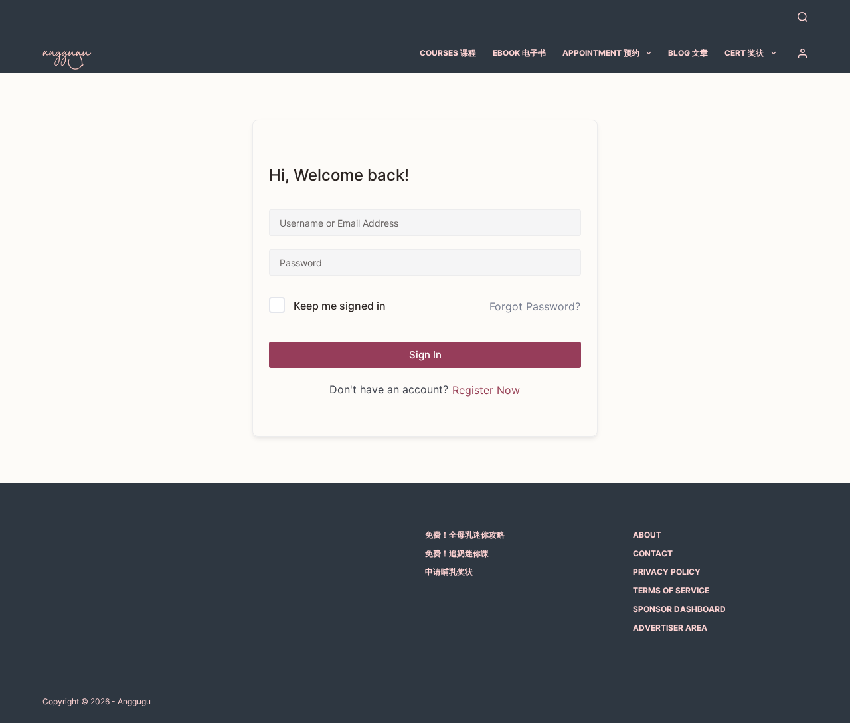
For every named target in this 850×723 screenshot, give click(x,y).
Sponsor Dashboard (679, 609)
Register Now (486, 390)
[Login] (803, 53)
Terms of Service (671, 590)
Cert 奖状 (744, 53)
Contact (653, 553)
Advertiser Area (670, 628)
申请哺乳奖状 (449, 572)
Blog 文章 (688, 53)
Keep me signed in (340, 305)
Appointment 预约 (600, 53)
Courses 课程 (448, 53)
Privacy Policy (667, 572)
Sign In (425, 354)
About (647, 535)
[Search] (803, 17)
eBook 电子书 (519, 53)
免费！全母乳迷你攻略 (465, 535)
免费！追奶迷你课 (457, 553)
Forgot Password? (534, 306)
